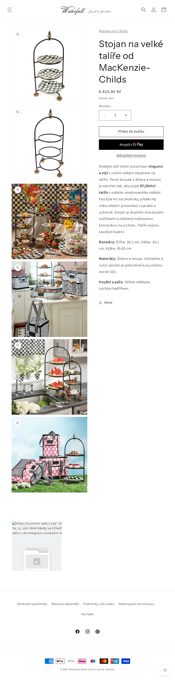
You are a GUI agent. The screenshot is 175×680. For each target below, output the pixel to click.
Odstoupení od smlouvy (136, 604)
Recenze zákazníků (65, 604)
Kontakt (87, 614)
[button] (10, 10)
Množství (104, 106)
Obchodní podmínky (32, 604)
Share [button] (108, 302)
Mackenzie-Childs (113, 31)
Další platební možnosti (131, 155)
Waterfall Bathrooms (81, 669)
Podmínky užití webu (98, 604)
